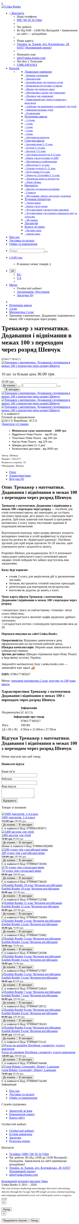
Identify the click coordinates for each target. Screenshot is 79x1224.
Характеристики (20, 475)
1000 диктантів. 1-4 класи (18, 817)
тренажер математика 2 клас (29, 680)
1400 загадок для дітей (16, 835)
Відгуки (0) (16, 479)
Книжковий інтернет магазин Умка (25, 1181)
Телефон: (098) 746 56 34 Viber (29, 1154)
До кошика (9, 385)
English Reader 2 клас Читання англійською (30, 924)
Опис (12, 472)
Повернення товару (22, 1114)
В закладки (12, 389)
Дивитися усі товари (15, 424)
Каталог (14, 68)
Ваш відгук (9, 786)
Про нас (14, 237)
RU (19, 274)
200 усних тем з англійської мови (23, 853)
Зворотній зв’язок (20, 1110)
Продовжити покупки (15, 1220)
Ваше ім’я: (8, 771)
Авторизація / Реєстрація (33, 291)
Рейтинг (7, 779)
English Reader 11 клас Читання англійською (30, 906)
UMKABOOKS (27, 64)
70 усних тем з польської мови (21, 870)
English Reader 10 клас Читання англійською (30, 888)
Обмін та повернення (23, 244)
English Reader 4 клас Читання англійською (30, 959)
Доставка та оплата (21, 240)
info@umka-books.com (31, 58)
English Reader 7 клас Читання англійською (30, 995)
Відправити (9, 800)
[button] (16, 257)
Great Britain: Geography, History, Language (29, 1070)
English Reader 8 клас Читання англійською (30, 1013)
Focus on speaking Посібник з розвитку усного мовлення (38, 1052)
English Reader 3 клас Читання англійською (30, 942)
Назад (6, 1209)
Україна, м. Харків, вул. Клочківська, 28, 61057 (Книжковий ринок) (43, 45)
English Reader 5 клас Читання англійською (30, 977)
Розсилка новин (19, 1141)
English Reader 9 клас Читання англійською (30, 1031)
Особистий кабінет (21, 1130)
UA (19, 278)
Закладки (15, 1137)
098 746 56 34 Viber (29, 20)
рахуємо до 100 (59, 680)
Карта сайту (17, 1117)
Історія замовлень (20, 1134)
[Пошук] (46, 251)
